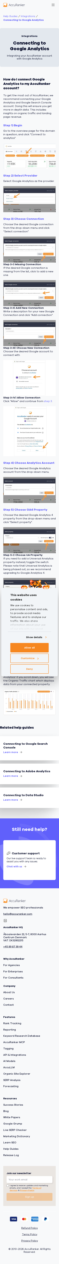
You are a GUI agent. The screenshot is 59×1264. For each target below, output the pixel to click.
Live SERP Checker (15, 1130)
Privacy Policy (27, 1190)
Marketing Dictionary (16, 1136)
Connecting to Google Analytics (23, 20)
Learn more (10, 752)
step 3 (48, 401)
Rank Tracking (12, 1023)
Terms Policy (29, 1234)
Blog (6, 1111)
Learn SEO (9, 1142)
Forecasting (11, 1086)
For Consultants (13, 977)
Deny (29, 669)
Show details (34, 637)
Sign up (29, 1196)
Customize (28, 658)
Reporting (9, 1029)
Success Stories (13, 1104)
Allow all (29, 647)
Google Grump (12, 1123)
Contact (8, 1005)
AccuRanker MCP (14, 1042)
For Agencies (11, 965)
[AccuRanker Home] (14, 4)
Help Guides (10, 16)
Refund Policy (29, 1228)
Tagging (8, 1048)
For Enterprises (13, 971)
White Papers (11, 1117)
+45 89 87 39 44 (12, 946)
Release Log (11, 1155)
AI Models (9, 1061)
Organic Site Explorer (16, 1073)
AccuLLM (9, 1067)
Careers (8, 998)
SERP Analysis (11, 1080)
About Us (9, 992)
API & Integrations (14, 1055)
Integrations (28, 16)
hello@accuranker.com (17, 914)
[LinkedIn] (5, 921)
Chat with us (14, 866)
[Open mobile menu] (53, 4)
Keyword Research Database (21, 1036)
